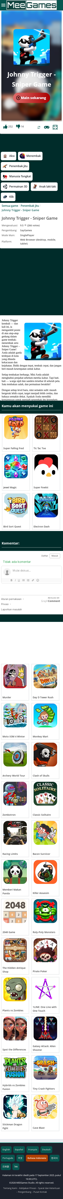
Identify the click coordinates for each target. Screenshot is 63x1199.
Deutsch (46, 1149)
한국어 (54, 1158)
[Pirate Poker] (45, 950)
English (6, 1149)
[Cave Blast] (45, 1107)
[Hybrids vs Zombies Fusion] (15, 1068)
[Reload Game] (38, 127)
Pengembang (24, 1191)
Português (8, 1158)
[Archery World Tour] (15, 754)
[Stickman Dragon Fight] (15, 1107)
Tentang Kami (10, 1188)
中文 (20, 1158)
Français (32, 1149)
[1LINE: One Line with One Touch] (45, 989)
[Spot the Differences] (15, 1028)
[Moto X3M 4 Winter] (15, 715)
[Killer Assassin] (45, 872)
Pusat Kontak (40, 1191)
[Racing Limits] (15, 833)
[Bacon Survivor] (45, 833)
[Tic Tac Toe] (46, 427)
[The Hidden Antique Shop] (15, 950)
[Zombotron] (15, 794)
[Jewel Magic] (16, 466)
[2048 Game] (15, 911)
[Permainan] (46, 127)
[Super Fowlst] (46, 466)
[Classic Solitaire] (45, 794)
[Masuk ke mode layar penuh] (55, 127)
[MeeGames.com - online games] (31, 5)
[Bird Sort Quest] (16, 505)
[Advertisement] (31, 282)
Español (19, 1149)
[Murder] (15, 676)
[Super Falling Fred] (16, 427)
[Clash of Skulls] (45, 754)
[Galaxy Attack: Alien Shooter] (45, 1028)
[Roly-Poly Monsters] (45, 911)
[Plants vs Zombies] (15, 989)
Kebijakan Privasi (27, 1188)
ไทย (16, 1166)
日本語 (6, 1166)
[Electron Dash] (46, 505)
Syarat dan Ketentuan (49, 1188)
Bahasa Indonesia (37, 1158)
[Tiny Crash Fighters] (45, 1068)
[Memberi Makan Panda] (15, 872)
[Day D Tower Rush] (45, 676)
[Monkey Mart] (45, 715)
